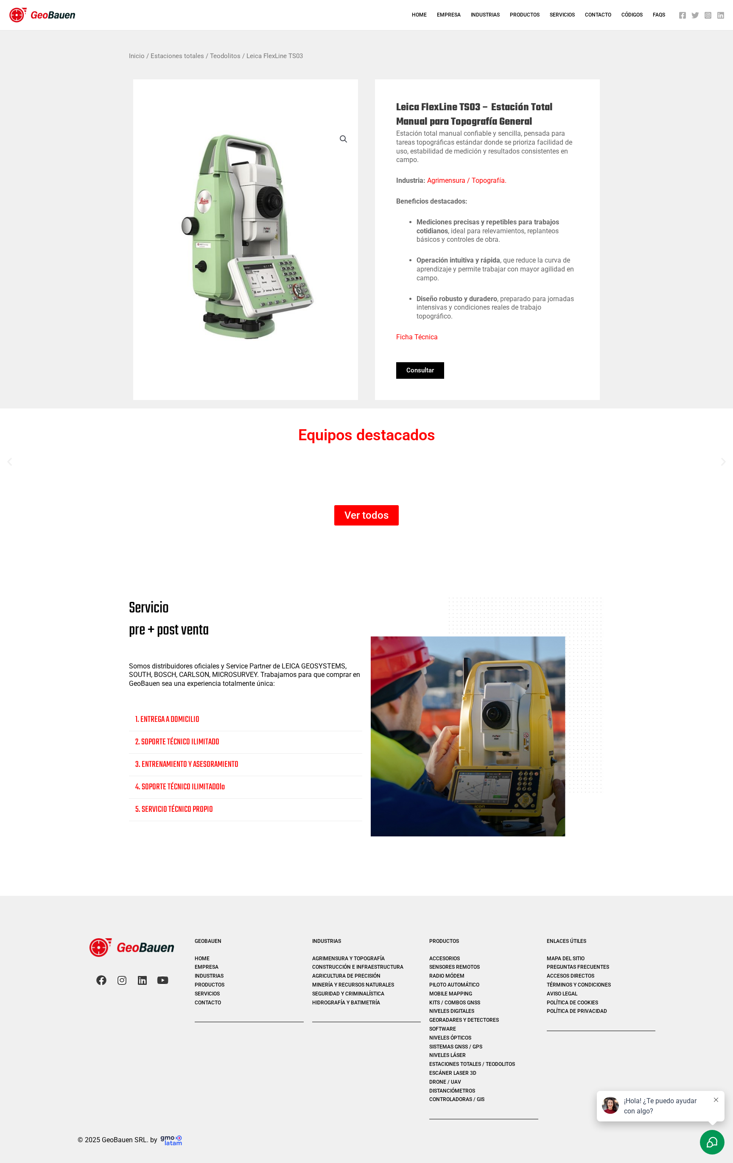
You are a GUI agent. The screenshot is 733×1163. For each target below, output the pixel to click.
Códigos (632, 15)
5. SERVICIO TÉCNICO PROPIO (174, 809)
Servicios (562, 15)
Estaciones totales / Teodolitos (196, 56)
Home (419, 15)
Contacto (598, 15)
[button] (343, 139)
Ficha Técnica (417, 337)
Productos (525, 15)
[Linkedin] (721, 15)
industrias (485, 15)
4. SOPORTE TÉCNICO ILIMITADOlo (180, 787)
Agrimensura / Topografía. (466, 180)
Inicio (137, 56)
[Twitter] (695, 15)
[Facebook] (682, 15)
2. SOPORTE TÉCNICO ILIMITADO (177, 742)
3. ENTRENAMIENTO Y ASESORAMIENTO (186, 764)
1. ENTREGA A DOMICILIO (167, 719)
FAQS (659, 15)
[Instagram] (708, 15)
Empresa (449, 15)
